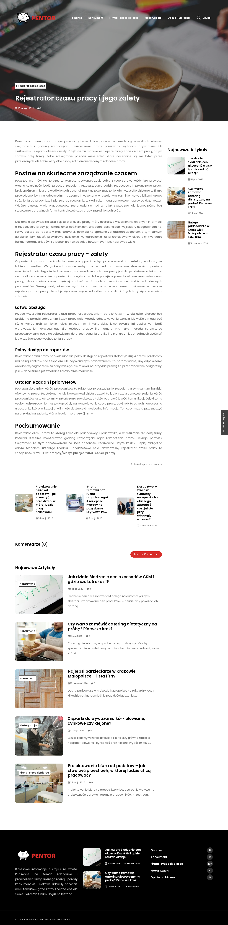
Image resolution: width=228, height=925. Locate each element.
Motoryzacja (153, 18)
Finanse (77, 18)
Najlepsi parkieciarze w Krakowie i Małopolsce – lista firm (103, 674)
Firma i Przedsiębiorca (124, 18)
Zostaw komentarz (146, 554)
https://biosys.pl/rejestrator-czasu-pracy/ (83, 453)
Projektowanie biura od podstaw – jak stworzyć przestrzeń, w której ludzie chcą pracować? (46, 499)
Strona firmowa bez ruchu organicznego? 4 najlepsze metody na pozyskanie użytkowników (97, 499)
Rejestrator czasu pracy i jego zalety (77, 98)
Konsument (95, 18)
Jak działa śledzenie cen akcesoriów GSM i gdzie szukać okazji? (111, 579)
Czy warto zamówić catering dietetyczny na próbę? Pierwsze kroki (112, 626)
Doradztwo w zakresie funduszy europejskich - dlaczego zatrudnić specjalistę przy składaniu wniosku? (147, 503)
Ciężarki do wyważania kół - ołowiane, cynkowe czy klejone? (106, 721)
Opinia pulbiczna (179, 18)
